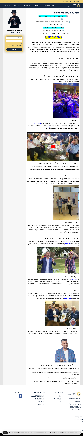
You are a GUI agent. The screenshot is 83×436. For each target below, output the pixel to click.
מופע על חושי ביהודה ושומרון (57, 10)
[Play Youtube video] (53, 146)
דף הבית (77, 10)
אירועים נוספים (37, 5)
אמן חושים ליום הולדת (49, 5)
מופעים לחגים (17, 5)
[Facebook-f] (20, 396)
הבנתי (5, 432)
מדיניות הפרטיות (17, 47)
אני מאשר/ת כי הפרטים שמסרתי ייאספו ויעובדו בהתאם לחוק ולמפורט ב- (14, 45)
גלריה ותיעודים (7, 5)
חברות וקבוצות (27, 5)
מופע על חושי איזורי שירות (69, 10)
